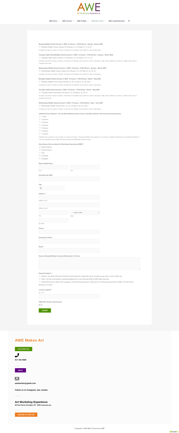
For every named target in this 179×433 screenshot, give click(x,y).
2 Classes (44, 119)
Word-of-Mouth (46, 147)
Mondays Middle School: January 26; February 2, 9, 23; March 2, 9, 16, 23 (66, 47)
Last (71, 170)
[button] (129, 21)
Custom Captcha (45, 290)
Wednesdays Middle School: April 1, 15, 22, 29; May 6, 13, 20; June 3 (64, 106)
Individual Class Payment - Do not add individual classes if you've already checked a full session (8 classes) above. (80, 114)
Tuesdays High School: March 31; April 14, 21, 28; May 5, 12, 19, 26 (64, 92)
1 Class (44, 116)
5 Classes (44, 128)
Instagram (44, 158)
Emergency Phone (46, 237)
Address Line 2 (43, 208)
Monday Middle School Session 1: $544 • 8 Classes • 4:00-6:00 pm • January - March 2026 (71, 44)
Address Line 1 (43, 200)
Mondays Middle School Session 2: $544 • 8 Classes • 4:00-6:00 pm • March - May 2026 (70, 79)
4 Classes (44, 125)
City (40, 216)
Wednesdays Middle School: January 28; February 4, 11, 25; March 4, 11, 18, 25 (68, 71)
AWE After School (97, 21)
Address (42, 194)
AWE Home (53, 21)
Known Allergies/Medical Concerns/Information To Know (59, 256)
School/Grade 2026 (45, 175)
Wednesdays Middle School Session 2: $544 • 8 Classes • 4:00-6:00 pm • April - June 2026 (71, 103)
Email (41, 247)
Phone (41, 228)
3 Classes (44, 122)
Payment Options (45, 273)
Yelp (42, 153)
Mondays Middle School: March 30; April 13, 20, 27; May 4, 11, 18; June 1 (66, 82)
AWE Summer (67, 21)
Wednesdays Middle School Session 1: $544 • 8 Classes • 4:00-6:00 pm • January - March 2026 (72, 68)
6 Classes (44, 131)
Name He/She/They (46, 163)
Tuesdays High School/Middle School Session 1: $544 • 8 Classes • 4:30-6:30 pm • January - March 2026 (76, 55)
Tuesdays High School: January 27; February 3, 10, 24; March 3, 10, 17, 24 (66, 58)
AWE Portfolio (81, 21)
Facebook (44, 156)
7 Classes (44, 134)
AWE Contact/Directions (116, 21)
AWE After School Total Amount (50, 302)
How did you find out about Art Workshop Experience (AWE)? (61, 144)
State (71, 216)
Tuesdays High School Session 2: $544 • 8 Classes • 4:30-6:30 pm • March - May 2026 (69, 90)
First (40, 170)
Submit (45, 310)
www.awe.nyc (46, 405)
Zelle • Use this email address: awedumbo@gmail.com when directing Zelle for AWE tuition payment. (75, 279)
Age (40, 184)
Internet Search (46, 150)
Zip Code (41, 223)
